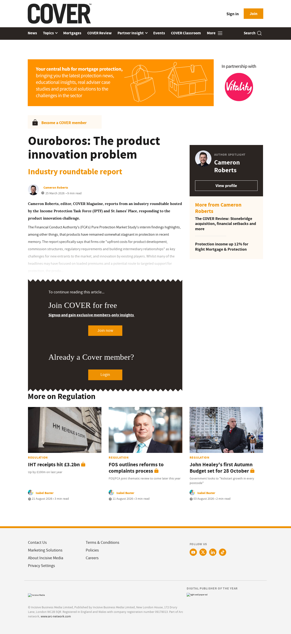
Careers (92, 558)
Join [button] (253, 13)
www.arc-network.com (56, 616)
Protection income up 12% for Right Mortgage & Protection (221, 246)
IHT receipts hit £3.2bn (54, 464)
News (32, 33)
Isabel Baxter (45, 493)
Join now (105, 330)
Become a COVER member (64, 122)
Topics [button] (49, 33)
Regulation (38, 457)
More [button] (211, 33)
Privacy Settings (41, 565)
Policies (92, 550)
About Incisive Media (45, 558)
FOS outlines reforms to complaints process (136, 467)
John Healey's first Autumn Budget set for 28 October (221, 467)
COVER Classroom (186, 33)
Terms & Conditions (102, 542)
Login (105, 374)
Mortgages (72, 33)
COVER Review (99, 33)
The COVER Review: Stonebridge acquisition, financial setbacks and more (225, 224)
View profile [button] (226, 185)
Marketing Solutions (45, 550)
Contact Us (37, 542)
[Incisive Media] (36, 594)
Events (159, 33)
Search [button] (250, 33)
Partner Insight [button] (131, 33)
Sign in (232, 14)
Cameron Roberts (55, 187)
